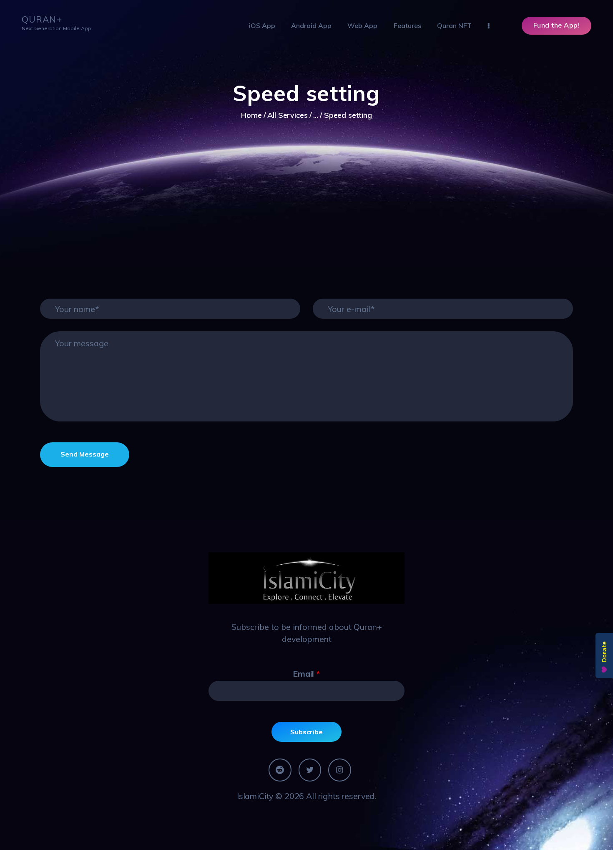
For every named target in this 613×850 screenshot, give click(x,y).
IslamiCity (255, 796)
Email (306, 673)
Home (251, 115)
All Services (287, 115)
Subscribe (306, 732)
